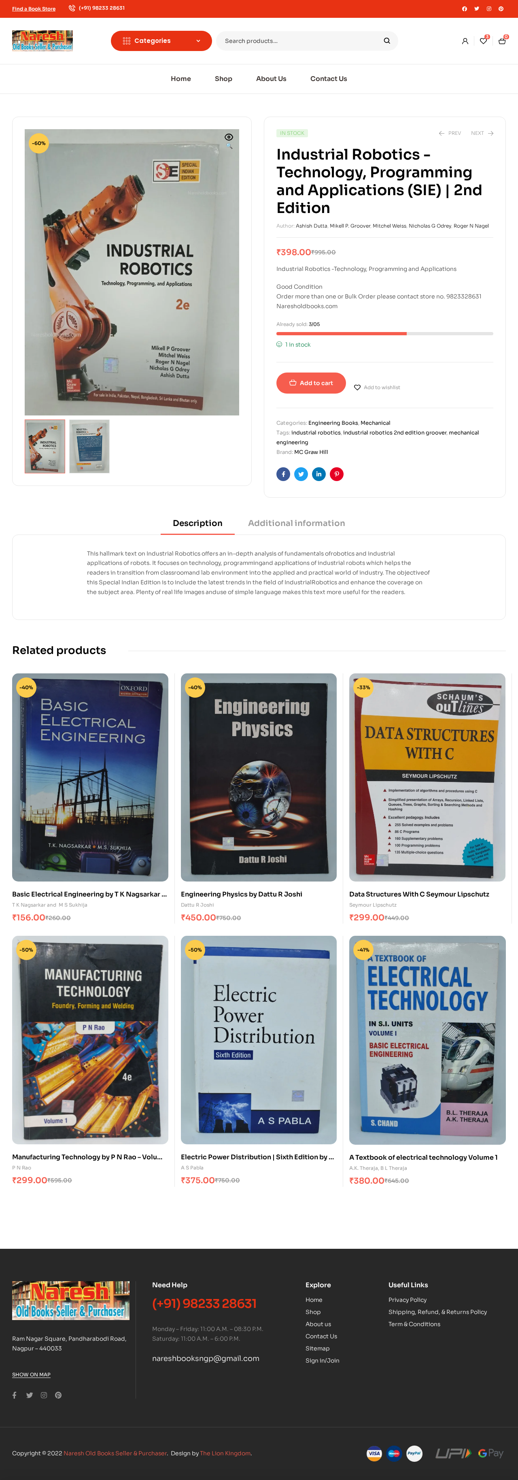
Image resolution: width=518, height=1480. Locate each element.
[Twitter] (477, 9)
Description (198, 523)
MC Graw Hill (311, 452)
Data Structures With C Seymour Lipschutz (419, 894)
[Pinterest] (501, 9)
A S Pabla (192, 1168)
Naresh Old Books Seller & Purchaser (115, 1453)
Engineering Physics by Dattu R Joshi (241, 894)
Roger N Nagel (471, 226)
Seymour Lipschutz (373, 905)
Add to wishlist (382, 387)
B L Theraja (393, 1168)
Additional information (296, 523)
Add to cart (316, 383)
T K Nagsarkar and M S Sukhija (49, 905)
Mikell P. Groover (350, 226)
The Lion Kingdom (225, 1453)
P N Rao (21, 1168)
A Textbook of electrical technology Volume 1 (423, 1157)
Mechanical (376, 423)
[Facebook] (464, 9)
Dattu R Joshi (197, 905)
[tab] (198, 526)
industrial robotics (316, 432)
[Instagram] (489, 9)
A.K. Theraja (363, 1168)
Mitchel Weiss (389, 226)
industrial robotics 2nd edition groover (394, 432)
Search (387, 41)
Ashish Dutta (311, 226)
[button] (229, 142)
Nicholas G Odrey (430, 226)
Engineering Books (333, 423)
